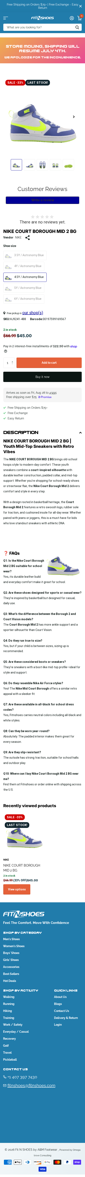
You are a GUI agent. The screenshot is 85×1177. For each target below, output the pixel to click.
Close (80, 6)
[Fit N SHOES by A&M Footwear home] (42, 18)
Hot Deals (9, 981)
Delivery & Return (66, 1018)
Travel (7, 1052)
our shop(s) (32, 312)
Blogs (58, 1004)
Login (58, 1024)
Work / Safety (12, 1024)
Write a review (42, 200)
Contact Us (61, 1011)
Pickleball (10, 1059)
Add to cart (49, 362)
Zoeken (77, 27)
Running (8, 1004)
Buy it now (42, 376)
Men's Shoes (11, 939)
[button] (73, 117)
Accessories (11, 967)
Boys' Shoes (11, 953)
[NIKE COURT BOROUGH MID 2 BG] (24, 834)
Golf (6, 1045)
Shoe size (9, 246)
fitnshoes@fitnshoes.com (31, 1085)
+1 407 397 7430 (22, 1076)
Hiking (7, 1011)
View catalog (5, 18)
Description (20, 432)
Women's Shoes (14, 946)
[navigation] (16, 164)
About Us (60, 997)
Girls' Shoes (11, 960)
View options (17, 889)
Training (8, 1018)
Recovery (9, 1038)
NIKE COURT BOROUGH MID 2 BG (21, 867)
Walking (8, 997)
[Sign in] (72, 18)
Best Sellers (11, 974)
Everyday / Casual (16, 1031)
